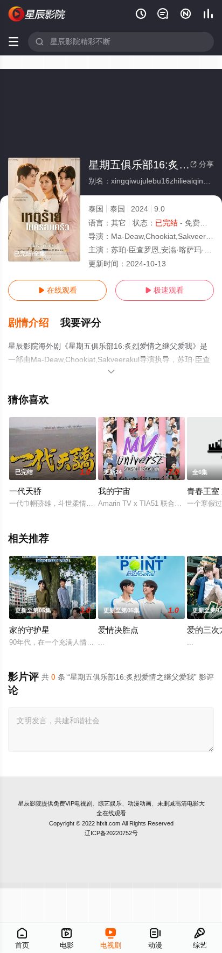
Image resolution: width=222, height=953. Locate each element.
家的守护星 (29, 629)
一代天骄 (25, 491)
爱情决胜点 (118, 629)
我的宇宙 (114, 491)
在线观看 (57, 290)
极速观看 (164, 290)
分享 (202, 164)
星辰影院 (29, 803)
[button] (34, 322)
